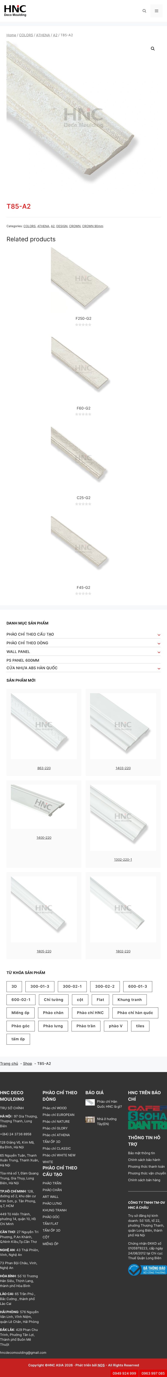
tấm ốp (18, 1039)
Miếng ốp (21, 1013)
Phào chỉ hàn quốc (135, 1013)
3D (14, 986)
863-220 (44, 768)
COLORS (26, 35)
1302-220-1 (123, 860)
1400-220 (44, 838)
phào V (116, 1026)
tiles (140, 1026)
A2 (55, 35)
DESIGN (61, 226)
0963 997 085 (153, 1373)
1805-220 (44, 951)
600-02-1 (21, 999)
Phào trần (86, 1026)
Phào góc (21, 1026)
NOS (101, 1365)
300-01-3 (39, 986)
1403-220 (123, 768)
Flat (100, 999)
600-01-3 (137, 986)
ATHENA (43, 35)
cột (80, 999)
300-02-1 (72, 986)
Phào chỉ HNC (90, 1013)
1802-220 (123, 951)
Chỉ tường (53, 999)
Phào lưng (53, 1026)
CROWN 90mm (92, 226)
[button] (144, 10)
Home (11, 35)
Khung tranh (130, 999)
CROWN (74, 226)
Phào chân (53, 1013)
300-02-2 (105, 986)
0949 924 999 (124, 1373)
